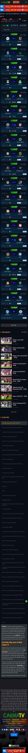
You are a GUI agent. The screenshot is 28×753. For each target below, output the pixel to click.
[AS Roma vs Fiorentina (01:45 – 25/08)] (6, 364)
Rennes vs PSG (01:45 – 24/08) (20, 396)
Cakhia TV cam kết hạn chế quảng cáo (10, 450)
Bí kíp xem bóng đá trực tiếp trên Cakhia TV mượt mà (13, 536)
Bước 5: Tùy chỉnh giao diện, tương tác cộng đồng (12, 590)
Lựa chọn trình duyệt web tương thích (10, 549)
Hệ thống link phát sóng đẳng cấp (9, 436)
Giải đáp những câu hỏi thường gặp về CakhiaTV (12, 595)
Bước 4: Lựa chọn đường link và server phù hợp (12, 586)
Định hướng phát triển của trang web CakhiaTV (12, 427)
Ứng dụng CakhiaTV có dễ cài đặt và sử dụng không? (13, 608)
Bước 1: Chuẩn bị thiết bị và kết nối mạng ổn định (12, 572)
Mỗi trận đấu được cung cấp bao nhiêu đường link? (13, 599)
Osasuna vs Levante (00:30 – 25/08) (19, 372)
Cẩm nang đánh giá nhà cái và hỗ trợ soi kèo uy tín (13, 454)
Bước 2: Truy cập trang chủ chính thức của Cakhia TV (13, 576)
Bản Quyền (6, 721)
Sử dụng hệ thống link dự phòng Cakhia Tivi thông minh (13, 563)
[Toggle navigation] (26, 2)
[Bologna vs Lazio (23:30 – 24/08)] (6, 340)
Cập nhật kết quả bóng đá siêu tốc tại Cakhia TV (12, 518)
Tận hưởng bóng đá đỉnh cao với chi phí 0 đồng (12, 463)
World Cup (4, 486)
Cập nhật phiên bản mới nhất (8, 558)
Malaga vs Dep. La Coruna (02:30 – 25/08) (20, 356)
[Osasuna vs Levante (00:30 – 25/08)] (6, 372)
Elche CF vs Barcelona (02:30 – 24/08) (20, 404)
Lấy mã (14, 734)
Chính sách (15, 719)
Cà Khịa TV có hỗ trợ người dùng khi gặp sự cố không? (13, 613)
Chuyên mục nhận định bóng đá (9, 522)
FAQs (18, 723)
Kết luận (4, 622)
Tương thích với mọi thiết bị (8, 472)
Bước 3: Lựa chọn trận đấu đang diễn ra (10, 581)
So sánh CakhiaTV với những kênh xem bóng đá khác (13, 531)
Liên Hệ (23, 719)
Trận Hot (15, 25)
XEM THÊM (24, 332)
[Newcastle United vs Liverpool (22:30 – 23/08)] (6, 380)
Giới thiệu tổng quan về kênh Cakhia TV (11, 423)
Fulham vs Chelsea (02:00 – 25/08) (19, 348)
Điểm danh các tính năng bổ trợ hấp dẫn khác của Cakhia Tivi (13, 504)
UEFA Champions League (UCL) (9, 495)
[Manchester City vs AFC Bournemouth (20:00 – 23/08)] (6, 388)
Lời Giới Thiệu (5, 417)
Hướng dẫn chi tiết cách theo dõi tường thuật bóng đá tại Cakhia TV (13, 568)
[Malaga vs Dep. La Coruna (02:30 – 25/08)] (6, 356)
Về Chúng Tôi (6, 719)
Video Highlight (6, 332)
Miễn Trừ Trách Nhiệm (18, 721)
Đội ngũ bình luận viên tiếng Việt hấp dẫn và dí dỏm (13, 441)
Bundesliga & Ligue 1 (6, 500)
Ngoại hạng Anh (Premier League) (9, 481)
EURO (3, 490)
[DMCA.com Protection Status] (14, 745)
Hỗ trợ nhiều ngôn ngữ (7, 468)
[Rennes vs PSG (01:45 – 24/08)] (6, 396)
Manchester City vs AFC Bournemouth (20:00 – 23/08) (19, 388)
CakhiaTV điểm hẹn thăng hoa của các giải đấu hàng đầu (13, 477)
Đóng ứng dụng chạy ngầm (8, 545)
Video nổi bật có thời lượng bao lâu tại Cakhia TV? (12, 617)
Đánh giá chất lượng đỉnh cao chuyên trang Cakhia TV (13, 432)
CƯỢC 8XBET (16, 2)
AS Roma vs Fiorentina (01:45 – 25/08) (20, 364)
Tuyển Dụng (11, 723)
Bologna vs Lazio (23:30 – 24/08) (18, 340)
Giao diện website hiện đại (8, 459)
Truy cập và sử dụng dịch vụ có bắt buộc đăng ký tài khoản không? (13, 604)
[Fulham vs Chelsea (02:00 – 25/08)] (6, 348)
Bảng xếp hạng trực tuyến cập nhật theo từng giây (13, 513)
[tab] (2, 21)
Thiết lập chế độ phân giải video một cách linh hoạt (13, 554)
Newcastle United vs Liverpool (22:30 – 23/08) (19, 380)
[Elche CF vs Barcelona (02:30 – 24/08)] (6, 404)
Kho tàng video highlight (7, 527)
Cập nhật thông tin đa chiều (8, 445)
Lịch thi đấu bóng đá (6, 509)
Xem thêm (13, 325)
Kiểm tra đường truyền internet (9, 540)
